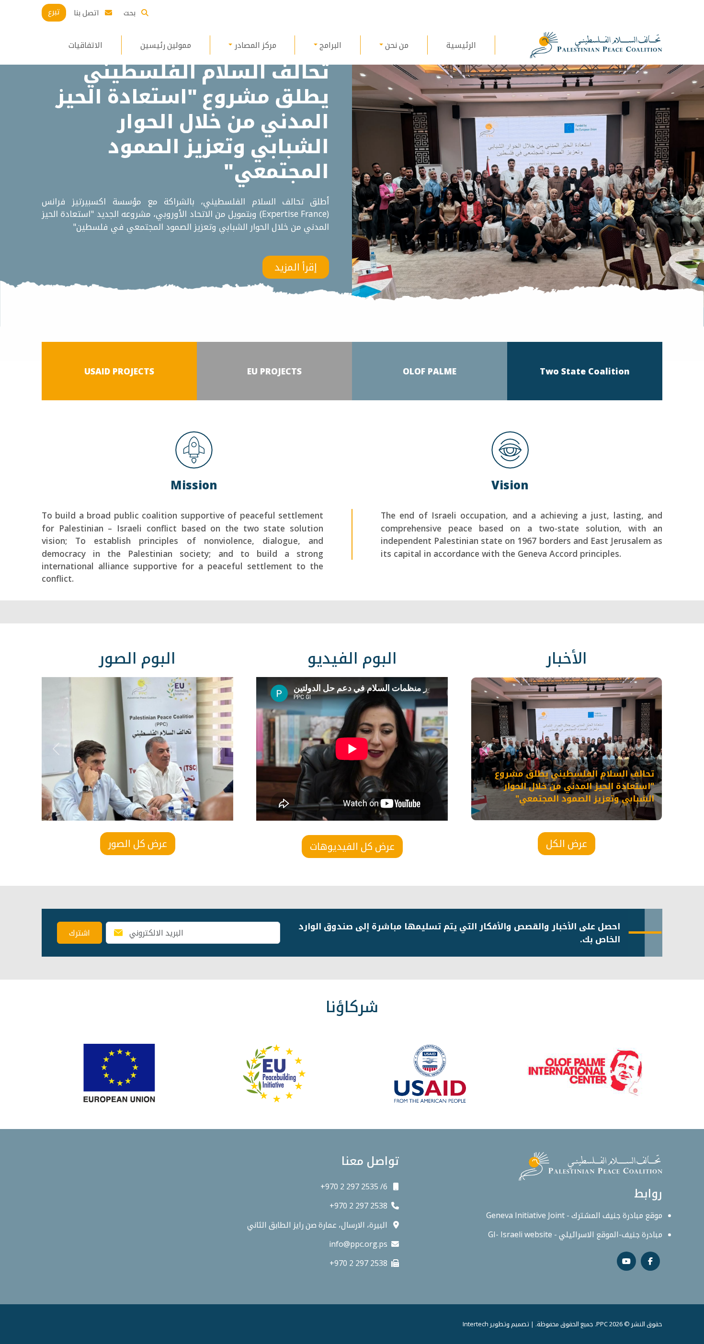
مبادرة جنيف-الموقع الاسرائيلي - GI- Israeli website (575, 1234)
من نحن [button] (397, 45)
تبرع (54, 11)
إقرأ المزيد (295, 266)
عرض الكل (566, 843)
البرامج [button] (330, 45)
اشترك (79, 932)
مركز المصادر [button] (255, 45)
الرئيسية (461, 45)
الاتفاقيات (85, 45)
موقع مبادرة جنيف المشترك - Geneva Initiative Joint (574, 1215)
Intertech (475, 1324)
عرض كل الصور (137, 843)
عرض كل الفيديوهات (352, 846)
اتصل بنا (87, 12)
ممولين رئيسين (165, 45)
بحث (130, 12)
